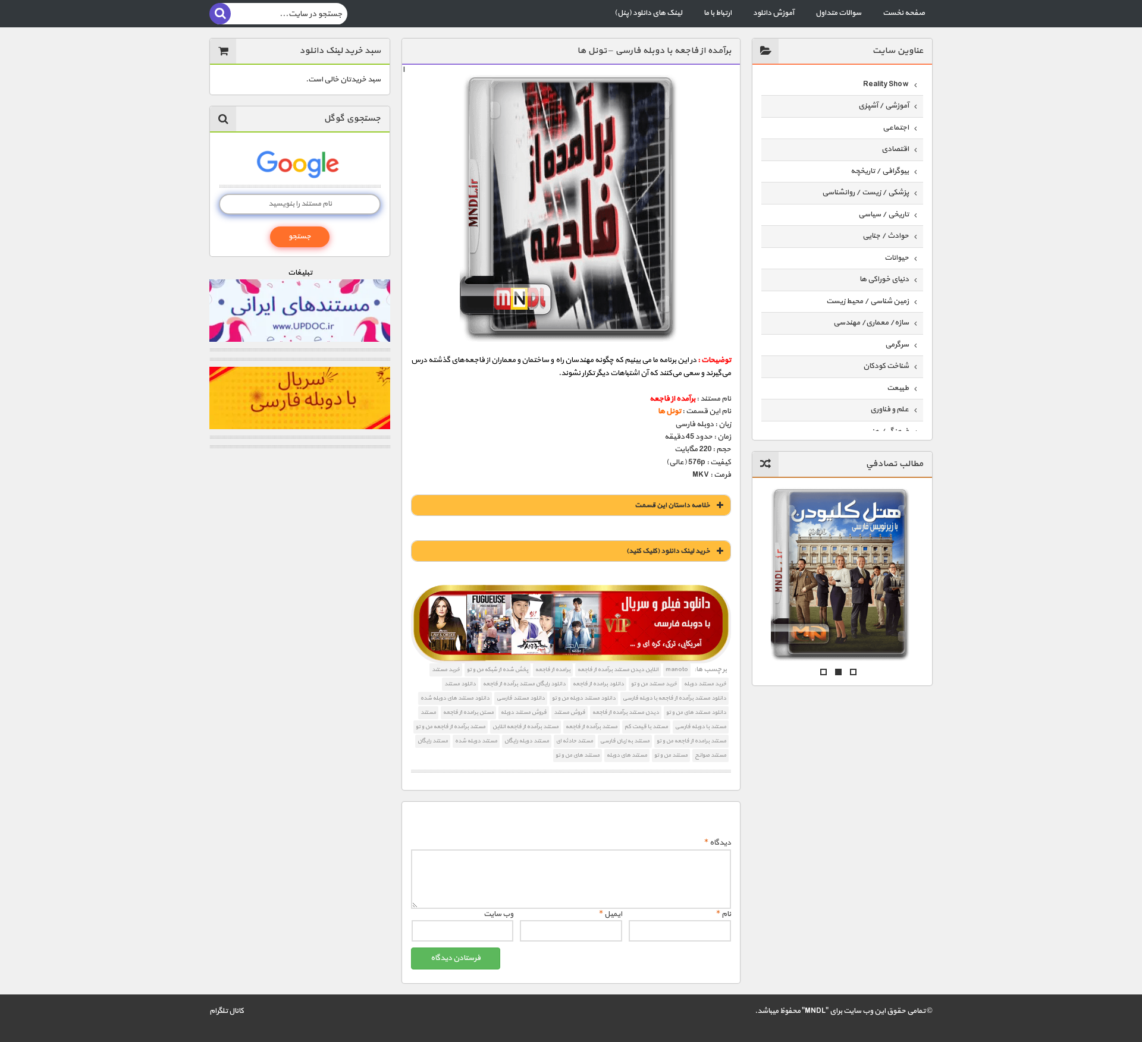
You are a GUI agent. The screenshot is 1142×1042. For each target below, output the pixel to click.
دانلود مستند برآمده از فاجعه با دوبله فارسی (674, 698)
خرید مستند (446, 669)
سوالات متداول (838, 13)
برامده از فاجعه (552, 669)
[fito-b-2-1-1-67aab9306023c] (570, 624)
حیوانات (896, 258)
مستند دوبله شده (476, 740)
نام (723, 914)
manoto (677, 669)
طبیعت (898, 388)
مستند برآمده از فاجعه (591, 726)
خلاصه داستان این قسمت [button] (672, 505)
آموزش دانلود (773, 13)
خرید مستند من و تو (654, 683)
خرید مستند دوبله (705, 683)
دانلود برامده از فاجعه (598, 683)
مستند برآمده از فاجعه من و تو (450, 726)
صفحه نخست (904, 13)
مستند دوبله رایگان (526, 740)
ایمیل (610, 914)
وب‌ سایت (498, 914)
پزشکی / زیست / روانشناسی (865, 193)
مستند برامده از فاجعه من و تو (691, 740)
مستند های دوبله (627, 755)
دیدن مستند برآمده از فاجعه (625, 712)
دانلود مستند (460, 683)
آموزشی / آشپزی (883, 106)
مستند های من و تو (578, 755)
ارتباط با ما (718, 13)
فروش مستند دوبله (524, 712)
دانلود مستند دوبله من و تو (584, 698)
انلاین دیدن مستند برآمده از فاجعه (618, 669)
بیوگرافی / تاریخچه (880, 171)
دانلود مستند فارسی (521, 698)
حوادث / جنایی (885, 236)
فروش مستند (569, 712)
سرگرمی (897, 345)
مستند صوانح (710, 755)
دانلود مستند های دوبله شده (455, 698)
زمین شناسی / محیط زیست (867, 301)
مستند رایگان (433, 740)
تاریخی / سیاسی (883, 215)
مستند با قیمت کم (646, 726)
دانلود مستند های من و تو (696, 712)
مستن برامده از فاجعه (468, 712)
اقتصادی (895, 149)
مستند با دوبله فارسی (700, 726)
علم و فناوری (889, 409)
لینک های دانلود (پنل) (648, 13)
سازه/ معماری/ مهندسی (871, 323)
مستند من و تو (671, 755)
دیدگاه (717, 843)
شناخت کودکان (886, 366)
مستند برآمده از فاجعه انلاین (525, 726)
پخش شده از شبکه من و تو (497, 669)
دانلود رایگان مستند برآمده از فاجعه (524, 683)
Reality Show (886, 84)
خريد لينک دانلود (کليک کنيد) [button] (668, 551)
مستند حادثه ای (574, 740)
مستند (428, 712)
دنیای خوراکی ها (884, 279)
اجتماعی (896, 128)
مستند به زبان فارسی (625, 740)
